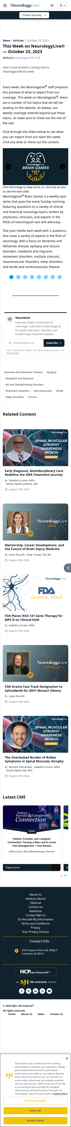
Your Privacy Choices (35, 932)
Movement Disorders (18, 390)
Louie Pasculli (16, 696)
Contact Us (35, 907)
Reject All (35, 1110)
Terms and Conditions (35, 923)
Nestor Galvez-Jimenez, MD (22, 483)
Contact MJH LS (35, 915)
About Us (35, 894)
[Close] (67, 1058)
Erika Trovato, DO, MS (39, 554)
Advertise (35, 911)
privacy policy (12, 353)
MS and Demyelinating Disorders (25, 384)
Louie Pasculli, (17, 554)
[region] (35, 1090)
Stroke (59, 390)
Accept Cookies (35, 1120)
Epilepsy (51, 372)
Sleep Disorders (15, 397)
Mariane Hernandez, (21, 767)
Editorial (35, 903)
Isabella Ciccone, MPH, (22, 480)
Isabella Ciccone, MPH (21, 625)
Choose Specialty (32, 15)
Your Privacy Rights (35, 1100)
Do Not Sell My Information (35, 919)
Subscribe (52, 342)
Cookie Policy (60, 1093)
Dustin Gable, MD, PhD (19, 770)
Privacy (35, 928)
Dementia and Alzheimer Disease (23, 372)
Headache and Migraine (19, 378)
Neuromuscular (43, 390)
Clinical (32, 397)
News (41, 1014)
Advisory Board (35, 899)
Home (12, 1014)
